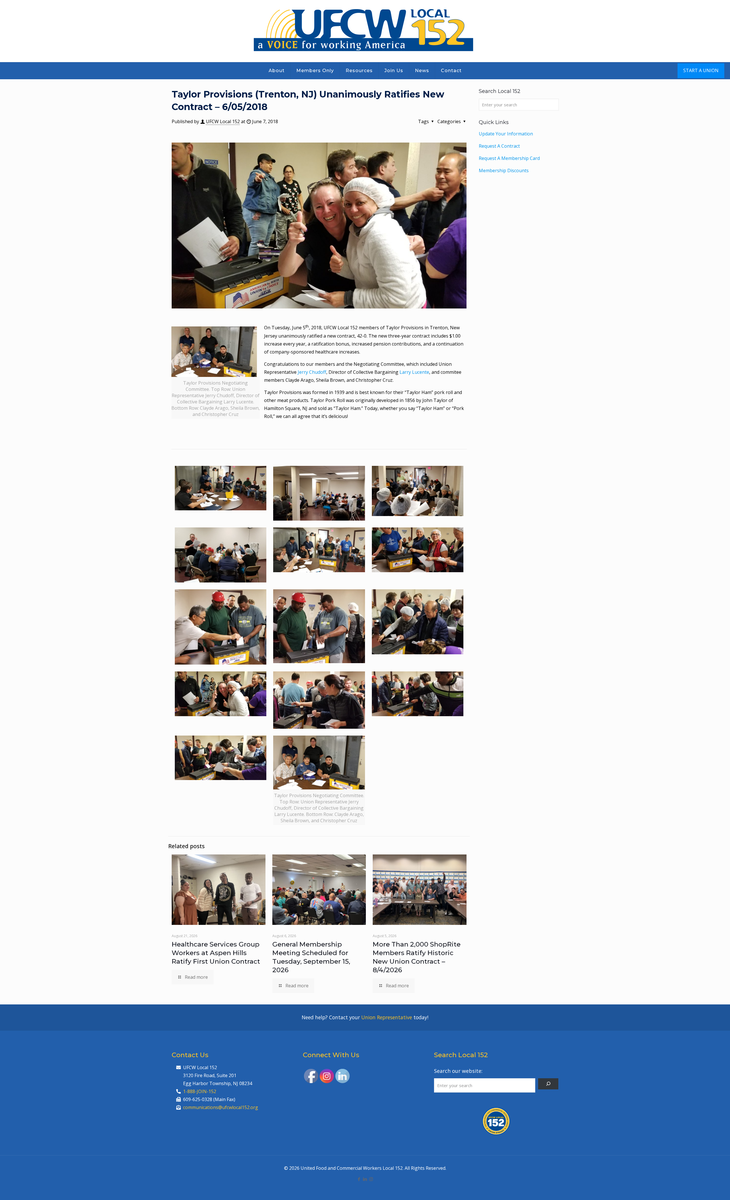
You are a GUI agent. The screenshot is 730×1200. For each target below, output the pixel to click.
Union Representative (386, 1017)
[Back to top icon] (703, 1188)
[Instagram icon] (371, 1179)
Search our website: (458, 1071)
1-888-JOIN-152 (199, 1091)
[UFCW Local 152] (365, 31)
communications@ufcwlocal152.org (220, 1107)
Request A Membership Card (509, 158)
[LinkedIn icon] (365, 1179)
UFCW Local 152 (223, 121)
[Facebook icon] (359, 1179)
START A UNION (701, 70)
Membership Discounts (504, 170)
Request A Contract (499, 146)
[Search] (548, 1083)
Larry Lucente (414, 372)
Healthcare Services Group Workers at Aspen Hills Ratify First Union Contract (216, 952)
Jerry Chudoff (312, 372)
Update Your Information (506, 134)
